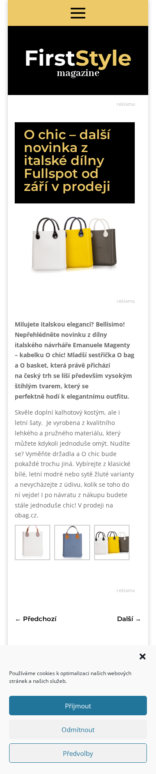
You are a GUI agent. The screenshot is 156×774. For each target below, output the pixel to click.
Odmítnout (78, 729)
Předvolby (78, 753)
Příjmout (78, 705)
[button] (142, 656)
